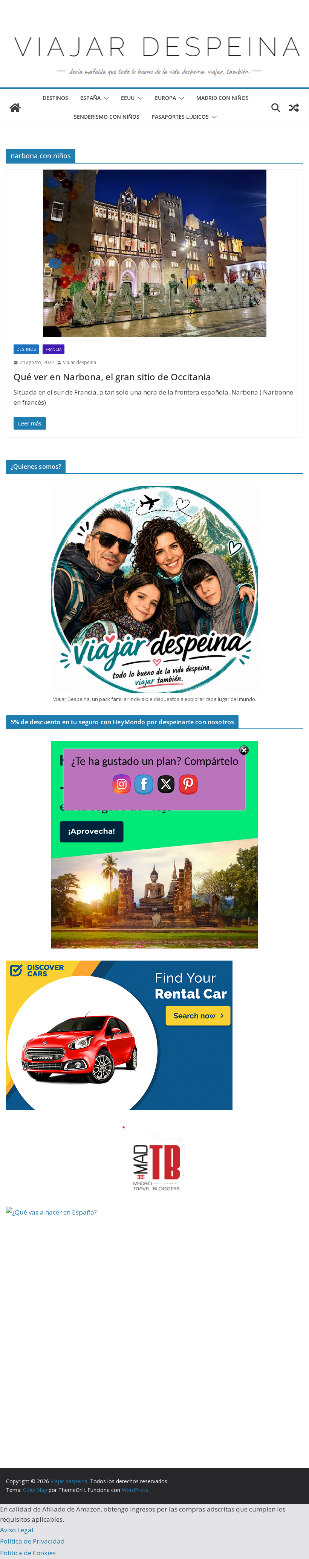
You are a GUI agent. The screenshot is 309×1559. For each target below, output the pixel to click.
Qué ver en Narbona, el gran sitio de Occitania (112, 376)
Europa (165, 97)
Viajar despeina (79, 362)
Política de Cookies (28, 1552)
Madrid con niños (222, 97)
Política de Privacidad (32, 1541)
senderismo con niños (106, 116)
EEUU (128, 97)
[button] (105, 98)
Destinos (55, 97)
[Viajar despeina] (154, 23)
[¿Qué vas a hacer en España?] (62, 1212)
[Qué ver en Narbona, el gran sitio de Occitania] (154, 253)
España (90, 97)
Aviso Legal (17, 1529)
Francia (53, 349)
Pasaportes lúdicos (180, 116)
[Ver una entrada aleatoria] (294, 108)
